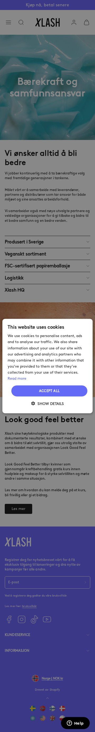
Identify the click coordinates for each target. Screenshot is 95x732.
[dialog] (47, 366)
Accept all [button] (49, 391)
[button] (47, 403)
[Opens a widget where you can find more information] (75, 723)
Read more (17, 378)
